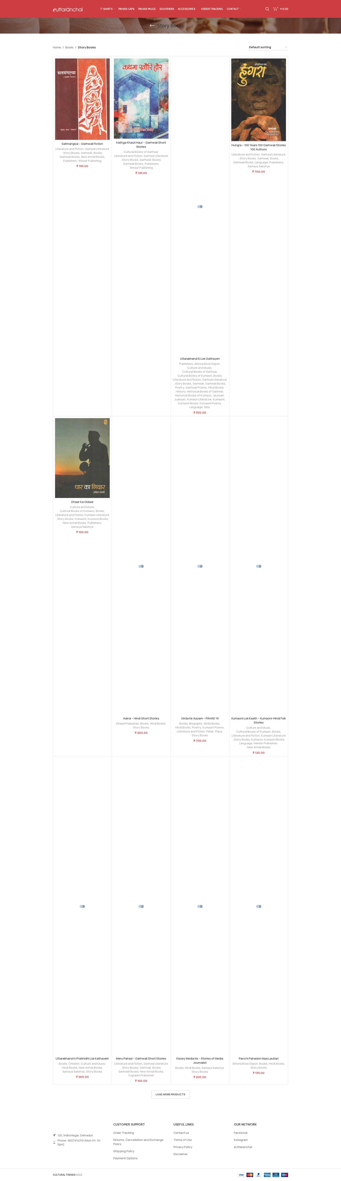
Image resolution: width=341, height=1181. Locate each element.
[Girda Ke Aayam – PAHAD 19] (200, 566)
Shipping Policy (123, 1151)
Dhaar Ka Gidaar (82, 502)
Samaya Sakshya (259, 166)
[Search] (267, 9)
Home (57, 47)
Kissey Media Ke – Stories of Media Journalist (199, 1060)
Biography (195, 723)
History (180, 391)
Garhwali (86, 153)
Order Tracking (123, 1133)
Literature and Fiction (69, 149)
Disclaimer (180, 1154)
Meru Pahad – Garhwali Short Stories (141, 1058)
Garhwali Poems (196, 387)
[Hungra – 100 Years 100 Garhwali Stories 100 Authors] (258, 99)
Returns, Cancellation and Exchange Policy (138, 1142)
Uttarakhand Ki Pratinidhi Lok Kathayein (82, 1058)
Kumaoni (218, 399)
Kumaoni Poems (210, 403)
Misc (207, 407)
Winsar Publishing (89, 161)
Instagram (241, 1140)
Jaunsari (218, 395)
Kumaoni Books (188, 403)
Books (69, 47)
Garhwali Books (70, 157)
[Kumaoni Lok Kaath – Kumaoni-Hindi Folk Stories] (258, 566)
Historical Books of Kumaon (193, 395)
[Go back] (152, 26)
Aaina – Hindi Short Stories (141, 718)
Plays (218, 731)
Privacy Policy (182, 1147)
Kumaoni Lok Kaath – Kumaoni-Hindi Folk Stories (258, 720)
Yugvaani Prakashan (141, 1075)
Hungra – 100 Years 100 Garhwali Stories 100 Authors (258, 147)
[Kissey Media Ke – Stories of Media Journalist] (200, 906)
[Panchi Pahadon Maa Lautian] (258, 906)
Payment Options (125, 1158)
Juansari (179, 399)
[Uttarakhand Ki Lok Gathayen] (200, 206)
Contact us (181, 1133)
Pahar (210, 731)
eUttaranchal (243, 1147)
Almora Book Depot (207, 364)
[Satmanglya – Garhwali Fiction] (82, 99)
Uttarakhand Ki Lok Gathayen (200, 359)
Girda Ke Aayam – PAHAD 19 (200, 718)
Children (74, 1063)
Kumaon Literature (199, 399)
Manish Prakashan (265, 743)
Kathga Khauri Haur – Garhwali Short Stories (141, 144)
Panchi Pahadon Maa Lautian (259, 1058)
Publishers (70, 161)
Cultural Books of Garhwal (141, 152)
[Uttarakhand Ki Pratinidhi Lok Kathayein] (82, 906)
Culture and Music (199, 368)
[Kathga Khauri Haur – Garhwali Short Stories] (141, 98)
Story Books (71, 153)
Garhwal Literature (97, 149)
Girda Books (212, 723)
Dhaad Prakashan (127, 723)
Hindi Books (216, 387)
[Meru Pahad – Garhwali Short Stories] (141, 906)
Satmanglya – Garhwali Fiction (82, 144)
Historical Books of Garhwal (205, 391)
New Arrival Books (92, 157)
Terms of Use (182, 1140)
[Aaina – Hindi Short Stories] (141, 566)
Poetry (179, 387)
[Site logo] (67, 9)
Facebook (240, 1133)
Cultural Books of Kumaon (194, 375)
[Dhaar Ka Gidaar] (82, 458)
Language (196, 407)
